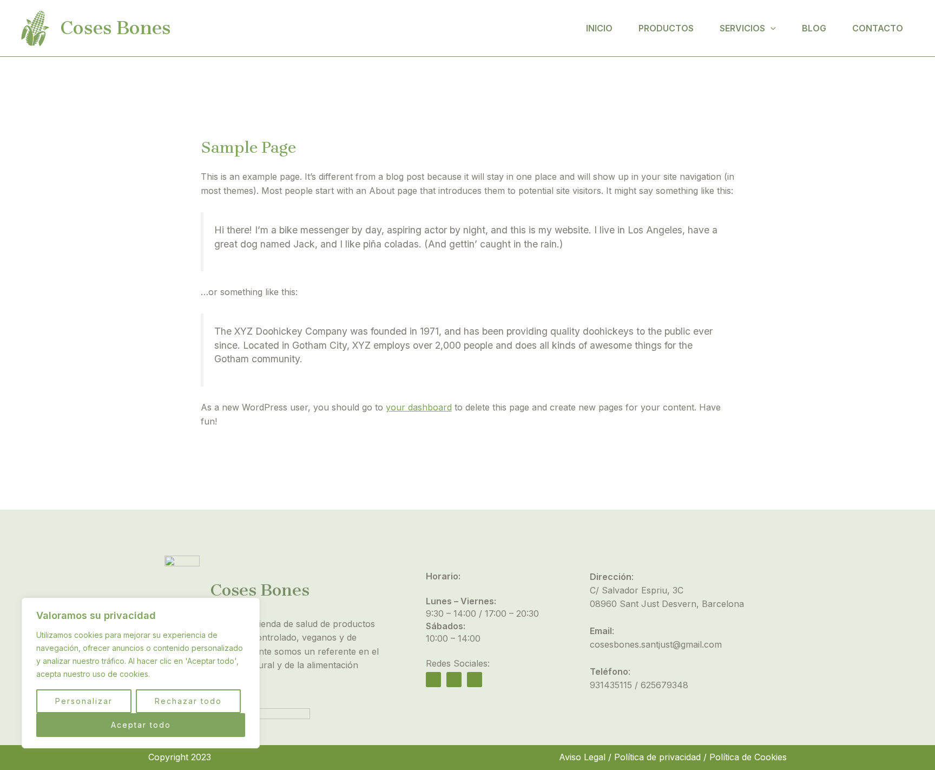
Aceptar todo (141, 724)
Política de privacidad (657, 757)
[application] (770, 28)
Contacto (877, 28)
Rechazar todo (188, 701)
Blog (814, 28)
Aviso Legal (582, 757)
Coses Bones (115, 28)
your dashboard (419, 407)
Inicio (599, 28)
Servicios (742, 28)
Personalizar (84, 701)
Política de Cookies (748, 757)
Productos (666, 28)
